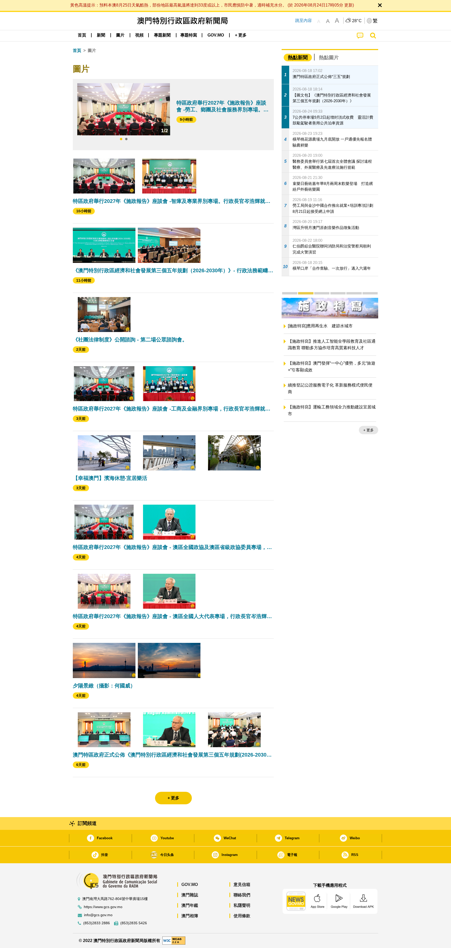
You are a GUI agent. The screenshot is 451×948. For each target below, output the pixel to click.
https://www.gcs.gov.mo (103, 907)
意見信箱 (242, 884)
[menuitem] (101, 35)
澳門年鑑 (189, 905)
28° (357, 21)
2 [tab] (126, 139)
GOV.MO (189, 884)
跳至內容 (303, 20)
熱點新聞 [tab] (298, 57)
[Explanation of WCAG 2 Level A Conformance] (173, 940)
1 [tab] (121, 139)
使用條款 (242, 916)
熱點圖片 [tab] (329, 57)
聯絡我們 (242, 895)
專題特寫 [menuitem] (188, 35)
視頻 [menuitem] (139, 35)
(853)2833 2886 (96, 923)
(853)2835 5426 (133, 923)
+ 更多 (301, 430)
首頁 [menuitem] (82, 35)
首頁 (77, 50)
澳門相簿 (189, 916)
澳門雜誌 (189, 895)
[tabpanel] (123, 109)
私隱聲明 (242, 905)
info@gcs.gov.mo (98, 915)
